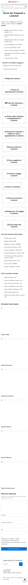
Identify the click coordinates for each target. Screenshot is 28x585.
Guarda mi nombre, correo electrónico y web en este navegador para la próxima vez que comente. (13, 541)
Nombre (3, 515)
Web (2, 529)
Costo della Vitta (7, 569)
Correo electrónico (7, 522)
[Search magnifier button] (25, 6)
